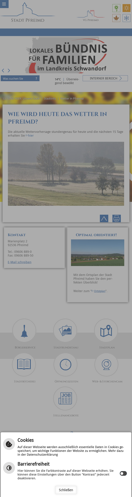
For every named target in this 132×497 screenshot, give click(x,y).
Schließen (66, 490)
